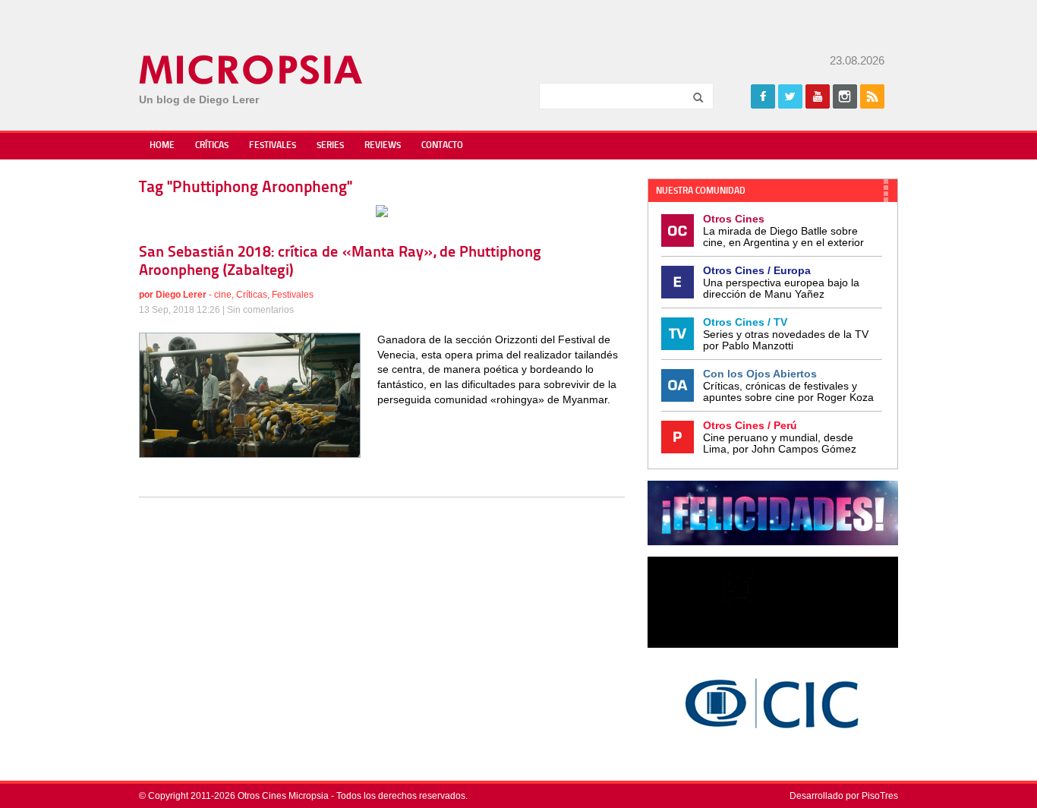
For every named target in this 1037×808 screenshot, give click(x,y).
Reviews (382, 145)
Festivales (272, 145)
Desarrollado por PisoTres (844, 796)
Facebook (763, 96)
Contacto (442, 145)
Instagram (845, 96)
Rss (872, 96)
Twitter (790, 96)
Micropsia (251, 70)
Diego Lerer (181, 294)
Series (330, 145)
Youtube (817, 96)
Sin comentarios (260, 310)
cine (223, 294)
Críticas (212, 145)
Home (162, 145)
